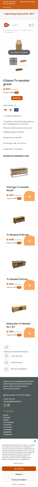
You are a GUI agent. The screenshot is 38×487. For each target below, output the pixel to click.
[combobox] (19, 25)
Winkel (10, 30)
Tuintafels (7, 425)
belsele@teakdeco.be (13, 401)
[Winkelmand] (29, 25)
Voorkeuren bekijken (19, 480)
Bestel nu (17, 98)
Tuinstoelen (7, 427)
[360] (13, 61)
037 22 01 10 (10, 399)
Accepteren (19, 469)
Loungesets (7, 434)
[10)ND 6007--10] (19, 70)
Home (5, 30)
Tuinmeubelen (8, 422)
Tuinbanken (7, 430)
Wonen (16, 30)
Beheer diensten (18, 463)
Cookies (14, 484)
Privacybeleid (21, 484)
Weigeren (19, 474)
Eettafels (6, 417)
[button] (35, 441)
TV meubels (23, 30)
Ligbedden (7, 432)
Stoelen (6, 420)
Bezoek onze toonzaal (27, 2)
